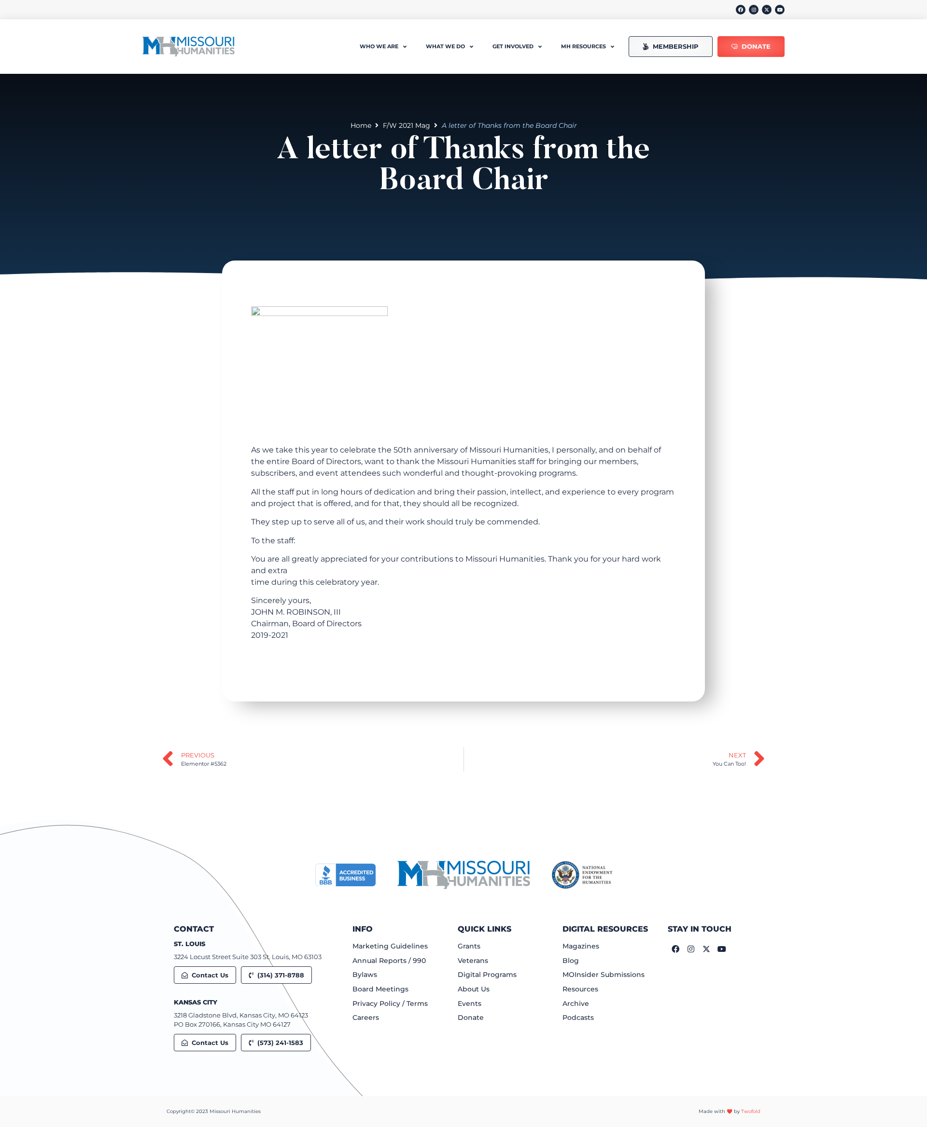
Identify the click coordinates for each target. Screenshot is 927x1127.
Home (361, 125)
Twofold (750, 1111)
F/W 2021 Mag (406, 125)
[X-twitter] (767, 9)
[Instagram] (753, 9)
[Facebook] (740, 9)
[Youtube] (780, 9)
